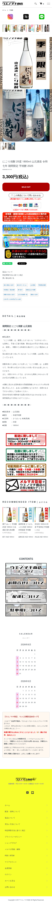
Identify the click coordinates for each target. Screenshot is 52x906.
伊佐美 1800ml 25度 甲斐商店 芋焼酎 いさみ (42, 527)
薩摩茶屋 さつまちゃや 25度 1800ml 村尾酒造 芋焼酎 (26, 527)
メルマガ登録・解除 (12, 849)
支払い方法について (12, 824)
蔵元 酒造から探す (9, 285)
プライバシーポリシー (13, 836)
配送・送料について (12, 811)
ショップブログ (11, 843)
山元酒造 (32, 285)
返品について (7, 272)
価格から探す (34, 294)
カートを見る (10, 880)
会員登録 (8, 868)
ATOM (12, 855)
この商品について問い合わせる (27, 195)
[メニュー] (48, 3)
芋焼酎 (11, 10)
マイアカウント (11, 862)
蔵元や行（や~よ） (22, 285)
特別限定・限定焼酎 (9, 290)
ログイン (8, 874)
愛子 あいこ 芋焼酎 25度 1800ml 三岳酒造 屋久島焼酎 (9, 527)
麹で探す (20, 290)
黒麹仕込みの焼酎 (30, 290)
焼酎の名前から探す (9, 294)
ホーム (4, 10)
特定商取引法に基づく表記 (12, 275)
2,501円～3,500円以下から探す (12, 299)
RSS (6, 855)
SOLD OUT (26, 187)
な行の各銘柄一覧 (22, 294)
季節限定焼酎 (42, 285)
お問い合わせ (10, 887)
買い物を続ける (8, 278)
